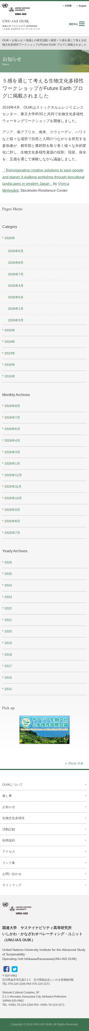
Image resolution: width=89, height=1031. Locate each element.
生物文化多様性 (13, 818)
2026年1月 (16, 308)
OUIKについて (12, 784)
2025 (8, 574)
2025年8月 (12, 521)
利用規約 (8, 840)
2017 (8, 666)
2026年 (10, 238)
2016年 (10, 364)
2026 (8, 562)
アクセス (8, 851)
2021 (8, 620)
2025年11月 (13, 486)
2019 (8, 643)
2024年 (10, 341)
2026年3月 (16, 320)
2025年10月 (13, 498)
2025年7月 (12, 533)
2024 (8, 585)
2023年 (10, 353)
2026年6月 (16, 297)
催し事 (7, 796)
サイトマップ (11, 885)
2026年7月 (16, 274)
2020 (8, 631)
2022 (8, 608)
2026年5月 (16, 251)
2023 (8, 597)
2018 (8, 654)
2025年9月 (12, 510)
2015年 (10, 376)
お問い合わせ (11, 874)
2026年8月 (16, 262)
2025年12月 (13, 475)
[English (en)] (80, 5)
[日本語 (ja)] (66, 5)
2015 (8, 689)
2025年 (10, 330)
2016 (8, 677)
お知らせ (8, 807)
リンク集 (8, 863)
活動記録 (8, 829)
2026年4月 (16, 285)
